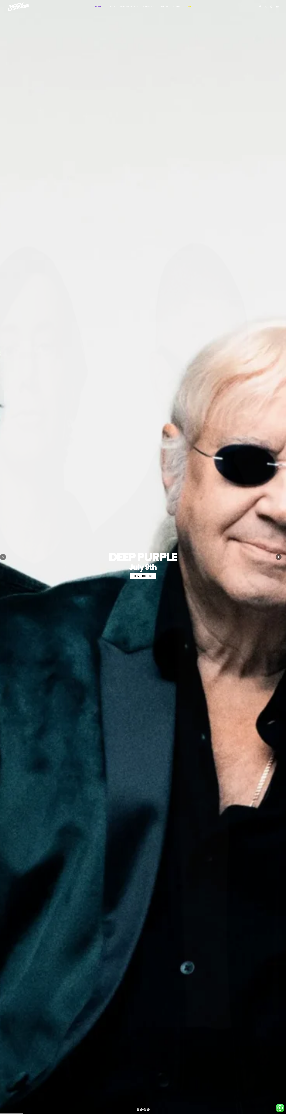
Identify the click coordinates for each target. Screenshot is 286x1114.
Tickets (111, 7)
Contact (178, 7)
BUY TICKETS (143, 576)
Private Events (129, 7)
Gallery (163, 7)
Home (98, 7)
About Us (148, 7)
